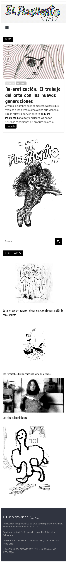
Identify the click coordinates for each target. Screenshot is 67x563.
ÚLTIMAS (21, 83)
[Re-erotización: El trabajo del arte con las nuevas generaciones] (33, 46)
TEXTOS (10, 83)
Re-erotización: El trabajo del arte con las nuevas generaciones (32, 95)
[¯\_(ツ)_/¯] (33, 6)
